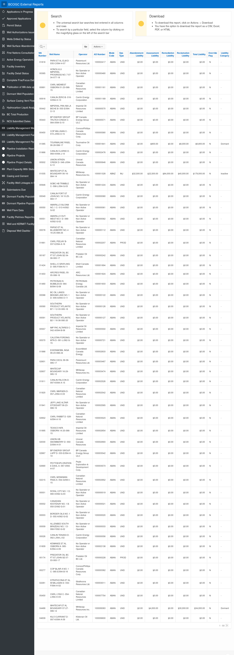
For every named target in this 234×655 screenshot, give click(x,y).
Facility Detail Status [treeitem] (18, 73)
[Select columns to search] (43, 46)
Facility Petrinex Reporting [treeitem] (21, 217)
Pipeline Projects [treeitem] (16, 155)
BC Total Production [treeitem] (17, 114)
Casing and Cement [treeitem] (17, 176)
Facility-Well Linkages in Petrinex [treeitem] (24, 182)
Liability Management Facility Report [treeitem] (26, 135)
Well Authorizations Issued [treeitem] (21, 32)
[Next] (226, 625)
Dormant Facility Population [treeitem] (22, 196)
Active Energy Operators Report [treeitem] (24, 59)
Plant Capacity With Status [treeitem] (21, 169)
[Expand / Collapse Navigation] (4, 4)
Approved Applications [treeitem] (19, 18)
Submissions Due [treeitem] (16, 189)
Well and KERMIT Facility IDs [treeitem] (23, 224)
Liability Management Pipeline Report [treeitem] (27, 141)
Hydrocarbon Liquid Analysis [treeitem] (22, 107)
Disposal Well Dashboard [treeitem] (20, 230)
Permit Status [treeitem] (14, 25)
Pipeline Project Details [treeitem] (19, 162)
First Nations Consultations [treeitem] (21, 52)
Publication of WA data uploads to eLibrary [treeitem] (30, 87)
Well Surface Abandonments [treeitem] (22, 46)
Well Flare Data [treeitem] (15, 210)
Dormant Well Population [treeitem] (20, 93)
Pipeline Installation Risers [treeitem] (21, 148)
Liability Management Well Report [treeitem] (25, 128)
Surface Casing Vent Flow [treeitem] (21, 100)
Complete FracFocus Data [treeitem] (21, 80)
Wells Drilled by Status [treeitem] (19, 39)
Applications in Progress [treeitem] (20, 11)
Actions (97, 46)
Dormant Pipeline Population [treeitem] (22, 203)
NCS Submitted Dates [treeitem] (18, 121)
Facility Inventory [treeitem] (16, 66)
